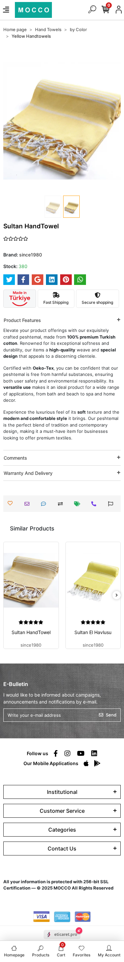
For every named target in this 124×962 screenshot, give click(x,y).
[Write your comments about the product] (45, 504)
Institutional (62, 792)
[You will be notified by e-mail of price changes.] (78, 504)
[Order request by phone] (95, 504)
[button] (12, 121)
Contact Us (62, 848)
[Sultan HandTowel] (31, 580)
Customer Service (62, 810)
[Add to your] (62, 504)
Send (111, 714)
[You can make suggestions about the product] (112, 504)
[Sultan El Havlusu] (93, 580)
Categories (62, 829)
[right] (116, 595)
